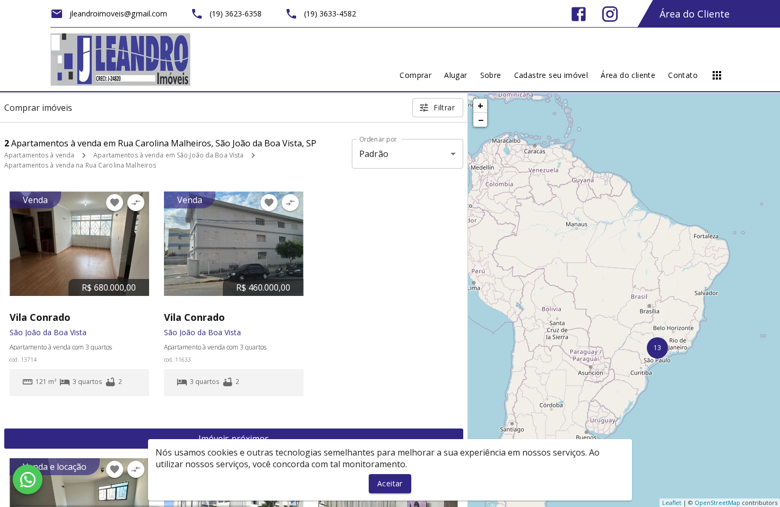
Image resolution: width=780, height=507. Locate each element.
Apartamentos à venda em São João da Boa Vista (168, 155)
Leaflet (671, 502)
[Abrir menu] (717, 75)
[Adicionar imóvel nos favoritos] (114, 202)
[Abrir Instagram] (610, 14)
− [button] (480, 119)
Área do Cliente (695, 13)
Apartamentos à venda (39, 155)
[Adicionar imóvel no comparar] (135, 202)
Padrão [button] (373, 154)
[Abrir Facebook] (578, 14)
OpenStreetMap (717, 502)
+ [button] (480, 105)
